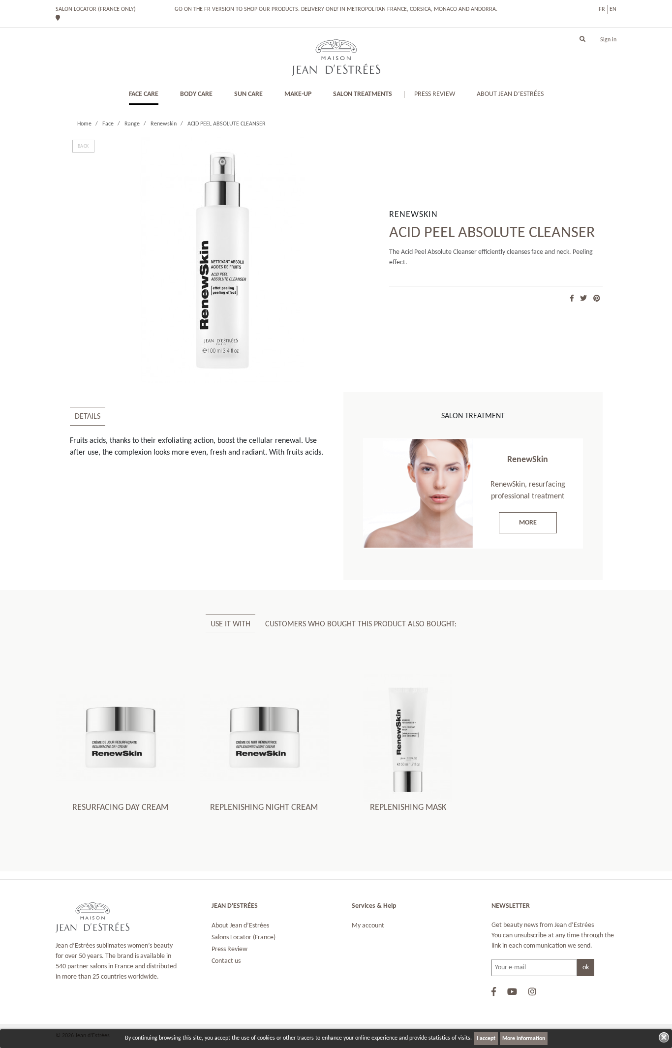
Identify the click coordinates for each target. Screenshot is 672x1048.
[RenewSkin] (418, 493)
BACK (83, 146)
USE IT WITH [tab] (230, 624)
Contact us (226, 961)
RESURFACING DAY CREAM (120, 807)
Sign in (608, 40)
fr (602, 9)
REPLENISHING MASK (408, 807)
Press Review (229, 949)
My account (368, 925)
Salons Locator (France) (243, 937)
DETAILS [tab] (87, 417)
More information (523, 1039)
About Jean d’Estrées (240, 925)
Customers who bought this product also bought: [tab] (361, 624)
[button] (582, 40)
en (613, 9)
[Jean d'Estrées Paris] (336, 57)
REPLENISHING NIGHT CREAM (264, 807)
